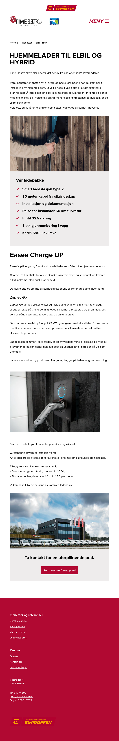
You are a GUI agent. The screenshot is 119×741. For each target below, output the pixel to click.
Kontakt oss (16, 661)
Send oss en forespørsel (59, 570)
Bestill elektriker (18, 620)
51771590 (20, 692)
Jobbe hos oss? (18, 637)
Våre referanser (18, 632)
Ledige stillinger (18, 667)
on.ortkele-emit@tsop (21, 696)
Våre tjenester (17, 626)
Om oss (14, 656)
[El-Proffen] (61, 8)
